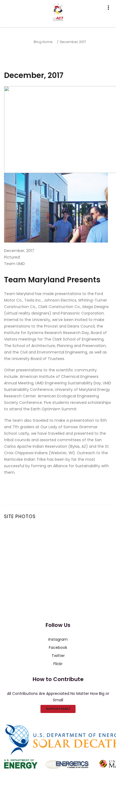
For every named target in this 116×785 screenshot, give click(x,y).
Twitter (58, 655)
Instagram (58, 639)
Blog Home (43, 42)
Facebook (58, 647)
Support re (58, 709)
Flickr (58, 663)
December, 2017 (73, 42)
